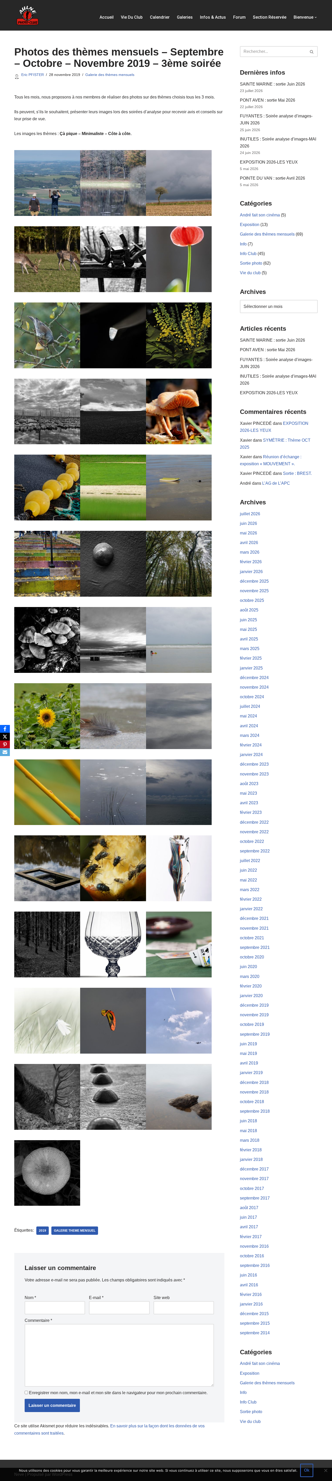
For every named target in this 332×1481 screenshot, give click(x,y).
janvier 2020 (251, 995)
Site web (162, 1297)
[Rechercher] (312, 51)
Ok (306, 1470)
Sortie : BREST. (297, 473)
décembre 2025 (254, 581)
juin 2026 (248, 523)
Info (243, 244)
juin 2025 (248, 620)
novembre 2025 (254, 591)
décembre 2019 (254, 1005)
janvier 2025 (251, 668)
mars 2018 (249, 1140)
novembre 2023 (254, 774)
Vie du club (132, 17)
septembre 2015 (255, 1323)
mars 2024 (249, 735)
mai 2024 (248, 716)
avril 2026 (249, 542)
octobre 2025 (252, 600)
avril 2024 (249, 726)
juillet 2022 (250, 860)
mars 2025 (249, 648)
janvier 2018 (251, 1159)
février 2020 (251, 986)
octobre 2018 (252, 1101)
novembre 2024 (254, 687)
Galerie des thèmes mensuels (109, 75)
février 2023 (251, 812)
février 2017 (251, 1237)
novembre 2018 (254, 1092)
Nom (30, 1297)
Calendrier (160, 17)
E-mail (96, 1297)
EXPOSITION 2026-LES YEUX (269, 162)
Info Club (248, 253)
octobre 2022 (252, 841)
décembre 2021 (254, 918)
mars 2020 (249, 976)
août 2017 (249, 1207)
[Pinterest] (5, 744)
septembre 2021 (255, 947)
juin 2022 (248, 870)
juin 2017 (248, 1217)
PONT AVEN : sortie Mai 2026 (267, 100)
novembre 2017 (254, 1178)
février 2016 (251, 1294)
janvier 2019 (251, 1072)
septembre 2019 (255, 1034)
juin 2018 (248, 1121)
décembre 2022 (254, 822)
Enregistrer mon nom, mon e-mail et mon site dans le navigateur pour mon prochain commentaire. (118, 1393)
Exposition (249, 224)
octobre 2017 (252, 1188)
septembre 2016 (255, 1265)
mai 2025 (248, 629)
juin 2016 (248, 1275)
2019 (42, 1230)
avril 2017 (249, 1227)
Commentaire (38, 1320)
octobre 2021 (252, 938)
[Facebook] (5, 729)
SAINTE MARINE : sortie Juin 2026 (272, 84)
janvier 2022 (251, 909)
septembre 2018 (255, 1111)
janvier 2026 (251, 571)
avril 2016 (249, 1285)
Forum (239, 17)
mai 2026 (248, 533)
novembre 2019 (254, 1015)
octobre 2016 (252, 1256)
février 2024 (251, 745)
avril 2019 (249, 1063)
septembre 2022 (255, 851)
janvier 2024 (251, 754)
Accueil (107, 17)
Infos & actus (213, 17)
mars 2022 (249, 889)
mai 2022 (248, 880)
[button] (316, 17)
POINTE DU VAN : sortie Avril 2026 (272, 178)
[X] (5, 736)
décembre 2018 (254, 1082)
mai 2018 (248, 1131)
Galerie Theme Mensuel (74, 1230)
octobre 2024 (252, 697)
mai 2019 (248, 1053)
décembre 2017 (254, 1169)
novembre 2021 (254, 928)
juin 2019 (248, 1044)
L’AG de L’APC (276, 483)
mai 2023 (248, 793)
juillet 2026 (250, 514)
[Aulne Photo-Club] (27, 15)
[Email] (5, 752)
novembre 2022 (254, 832)
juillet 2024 (250, 706)
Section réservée (269, 17)
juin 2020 (248, 966)
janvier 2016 (251, 1304)
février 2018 (251, 1150)
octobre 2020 (252, 957)
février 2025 (251, 658)
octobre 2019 (252, 1024)
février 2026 (251, 562)
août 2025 (249, 610)
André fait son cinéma (260, 215)
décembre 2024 (254, 677)
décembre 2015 (254, 1313)
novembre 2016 (254, 1246)
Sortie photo (251, 263)
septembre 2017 (255, 1198)
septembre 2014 (255, 1333)
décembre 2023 (254, 764)
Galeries (185, 17)
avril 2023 (249, 803)
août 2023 (249, 783)
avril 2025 (249, 639)
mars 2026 (249, 552)
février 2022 (251, 899)
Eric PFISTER (32, 75)
